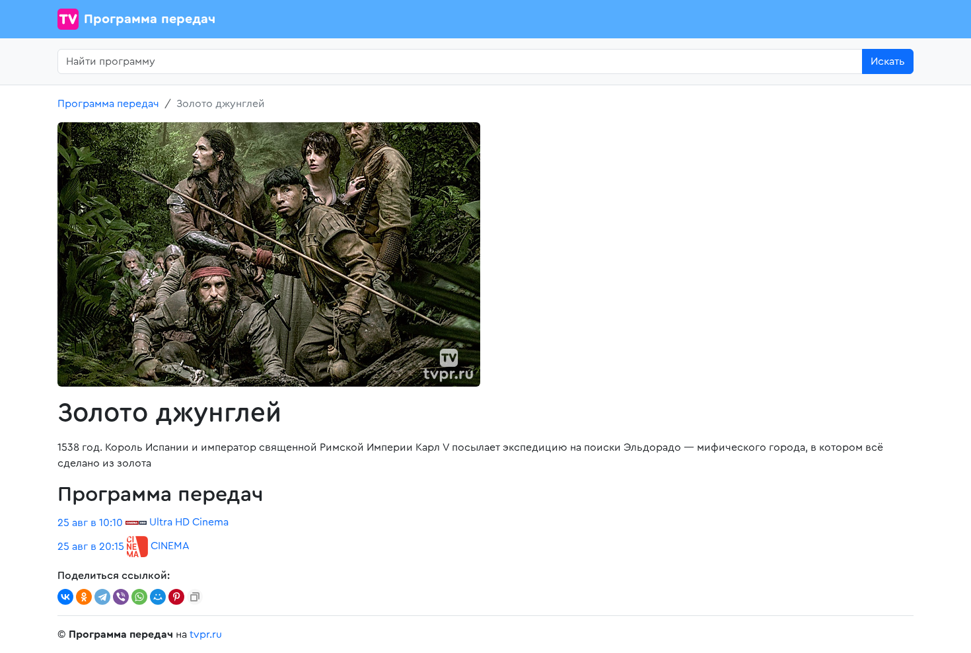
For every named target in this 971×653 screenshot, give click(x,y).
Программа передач (149, 19)
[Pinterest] (176, 597)
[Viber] (121, 597)
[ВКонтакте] (65, 597)
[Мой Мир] (158, 597)
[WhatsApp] (139, 597)
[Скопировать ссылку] (195, 597)
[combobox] (460, 61)
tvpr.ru (206, 634)
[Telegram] (102, 597)
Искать (888, 61)
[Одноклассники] (84, 597)
